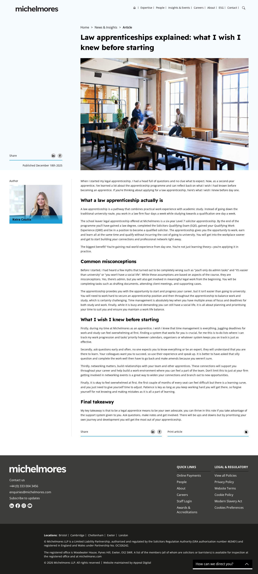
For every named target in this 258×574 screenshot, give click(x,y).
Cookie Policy (224, 495)
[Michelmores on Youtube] (30, 505)
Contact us (17, 480)
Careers (199, 7)
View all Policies (226, 475)
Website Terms (225, 488)
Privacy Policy (224, 482)
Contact (232, 7)
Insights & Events (179, 7)
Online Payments (189, 475)
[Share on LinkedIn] (53, 155)
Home (134, 7)
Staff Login (184, 501)
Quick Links (186, 467)
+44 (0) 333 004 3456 (23, 486)
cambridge (77, 535)
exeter (111, 535)
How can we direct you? (214, 564)
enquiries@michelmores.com (30, 492)
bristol (63, 535)
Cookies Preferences (229, 508)
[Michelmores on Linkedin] (11, 505)
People (160, 7)
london (123, 535)
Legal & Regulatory (231, 467)
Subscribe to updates (24, 498)
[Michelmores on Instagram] (24, 505)
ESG (221, 7)
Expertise (146, 7)
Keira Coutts (21, 219)
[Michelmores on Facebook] (17, 505)
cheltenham (96, 535)
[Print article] (246, 431)
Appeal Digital (142, 562)
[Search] (243, 8)
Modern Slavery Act (228, 501)
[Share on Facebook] (60, 155)
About (211, 7)
